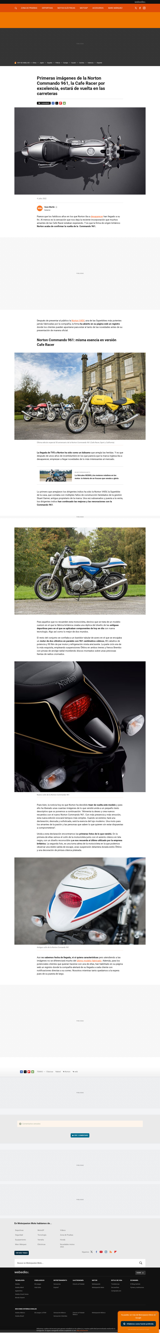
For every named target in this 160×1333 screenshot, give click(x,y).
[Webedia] (140, 1)
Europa (65, 63)
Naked (58, 1072)
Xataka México (20, 1313)
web (76, 1072)
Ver (81, 1135)
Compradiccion (116, 1291)
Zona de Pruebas (29, 8)
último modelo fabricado (89, 960)
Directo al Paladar (78, 1284)
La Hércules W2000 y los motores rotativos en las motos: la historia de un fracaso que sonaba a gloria (97, 477)
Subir (139, 1273)
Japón (42, 63)
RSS (111, 1251)
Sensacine (57, 1284)
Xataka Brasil (19, 1316)
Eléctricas (41, 1244)
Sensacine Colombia (60, 1316)
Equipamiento (20, 1240)
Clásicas (49, 1072)
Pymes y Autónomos (137, 1287)
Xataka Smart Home (21, 1294)
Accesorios (98, 8)
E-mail (64, 103)
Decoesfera (115, 1287)
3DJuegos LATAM (40, 1313)
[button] (51, 207)
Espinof (56, 1287)
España (49, 63)
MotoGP (84, 8)
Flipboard (60, 103)
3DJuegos (37, 1284)
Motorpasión (96, 1284)
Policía (58, 63)
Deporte (99, 63)
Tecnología (42, 1235)
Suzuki (73, 63)
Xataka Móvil (19, 1287)
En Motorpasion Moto (82, 472)
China (34, 63)
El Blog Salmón (135, 1284)
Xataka (17, 1284)
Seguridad (19, 1235)
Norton (67, 1072)
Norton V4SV (78, 320)
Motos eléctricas (66, 8)
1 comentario (45, 103)
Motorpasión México (98, 1313)
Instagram (144, 8)
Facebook (140, 8)
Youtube (101, 1251)
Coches (81, 63)
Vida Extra (37, 1287)
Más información (82, 1330)
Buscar (141, 1263)
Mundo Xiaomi (20, 1297)
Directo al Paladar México (78, 1313)
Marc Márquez (115, 8)
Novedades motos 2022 (67, 1245)
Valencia (90, 63)
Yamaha (41, 1240)
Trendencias (115, 1284)
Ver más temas (22, 1253)
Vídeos (63, 1230)
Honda (62, 1240)
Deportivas (47, 8)
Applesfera (18, 1291)
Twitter (135, 8)
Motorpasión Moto (98, 1287)
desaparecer (97, 216)
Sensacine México (60, 1313)
